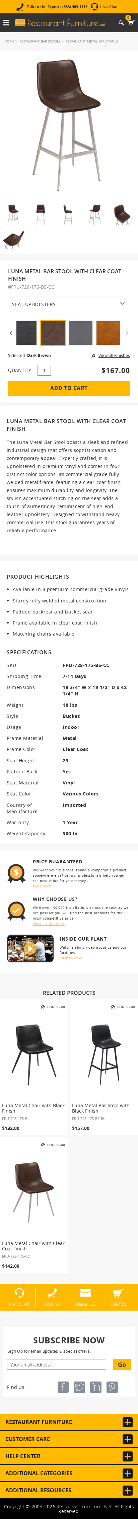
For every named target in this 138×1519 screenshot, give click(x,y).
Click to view (71, 958)
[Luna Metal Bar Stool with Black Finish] (104, 1055)
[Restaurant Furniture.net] (60, 22)
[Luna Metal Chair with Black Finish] (34, 1055)
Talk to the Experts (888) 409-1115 (57, 7)
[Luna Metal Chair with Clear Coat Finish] (34, 1193)
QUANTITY (19, 370)
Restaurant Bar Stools (39, 41)
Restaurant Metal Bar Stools (92, 41)
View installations (49, 924)
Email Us (85, 1304)
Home (9, 41)
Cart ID (118, 1304)
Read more (42, 886)
